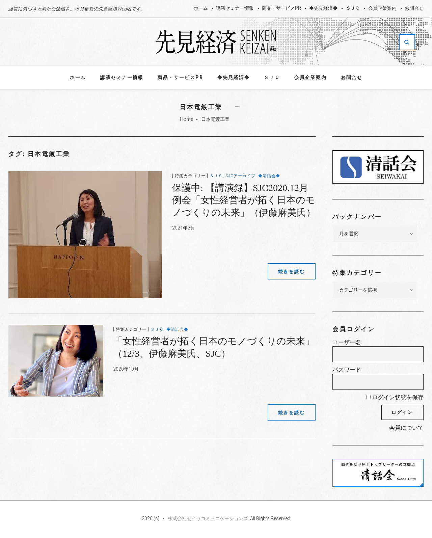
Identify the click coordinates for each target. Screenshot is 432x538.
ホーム (201, 8)
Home (186, 119)
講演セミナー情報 (235, 8)
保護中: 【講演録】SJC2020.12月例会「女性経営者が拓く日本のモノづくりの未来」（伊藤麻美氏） (244, 200)
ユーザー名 (346, 342)
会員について (406, 427)
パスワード (346, 369)
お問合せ (414, 8)
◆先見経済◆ (323, 8)
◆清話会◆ (269, 175)
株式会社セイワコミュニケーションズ (208, 518)
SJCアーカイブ (240, 175)
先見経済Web (216, 42)
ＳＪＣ (353, 8)
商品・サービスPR (281, 8)
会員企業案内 (382, 8)
